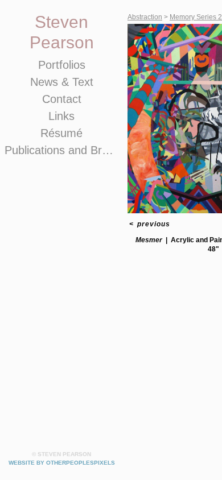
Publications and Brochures (61, 150)
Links (61, 116)
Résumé (61, 133)
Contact (61, 99)
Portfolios (61, 65)
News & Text (61, 82)
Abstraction (145, 17)
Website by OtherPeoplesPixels (62, 463)
